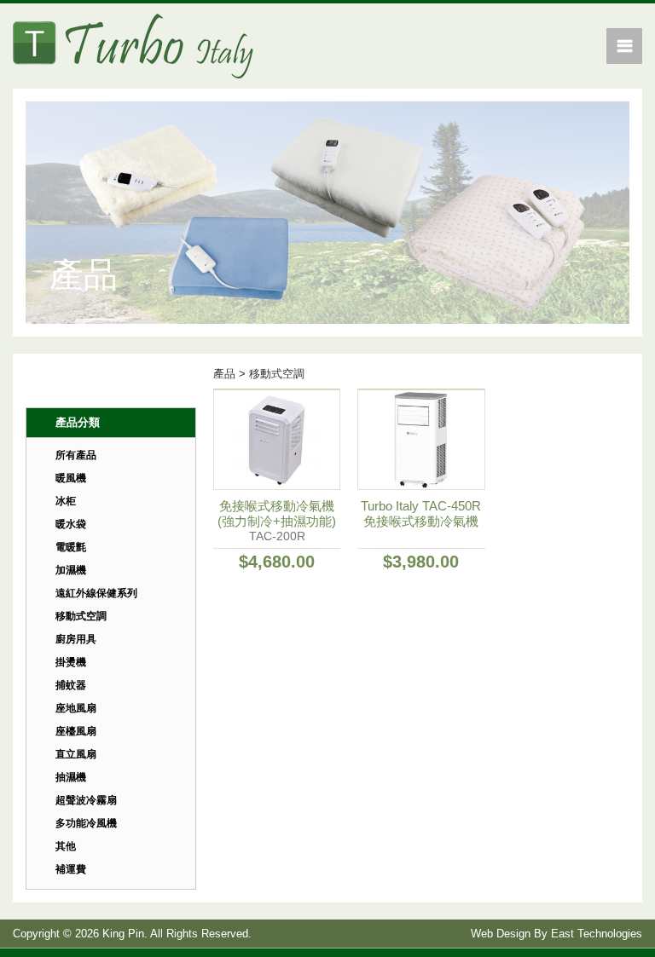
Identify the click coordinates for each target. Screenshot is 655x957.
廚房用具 (75, 639)
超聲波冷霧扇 (86, 800)
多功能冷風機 (86, 823)
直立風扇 (75, 754)
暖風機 (70, 478)
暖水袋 (70, 524)
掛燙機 (70, 662)
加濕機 (70, 570)
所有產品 (75, 455)
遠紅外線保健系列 (96, 593)
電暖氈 (70, 547)
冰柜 (65, 501)
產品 (224, 373)
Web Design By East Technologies (556, 933)
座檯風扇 (75, 731)
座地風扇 (75, 708)
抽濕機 (70, 777)
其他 (65, 846)
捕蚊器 (70, 685)
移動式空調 (81, 616)
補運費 (70, 869)
